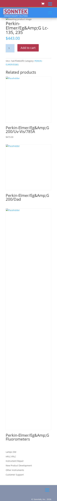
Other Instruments (15, 470)
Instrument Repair (15, 461)
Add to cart (28, 48)
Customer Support (15, 474)
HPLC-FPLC (11, 456)
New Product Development (19, 465)
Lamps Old (11, 452)
